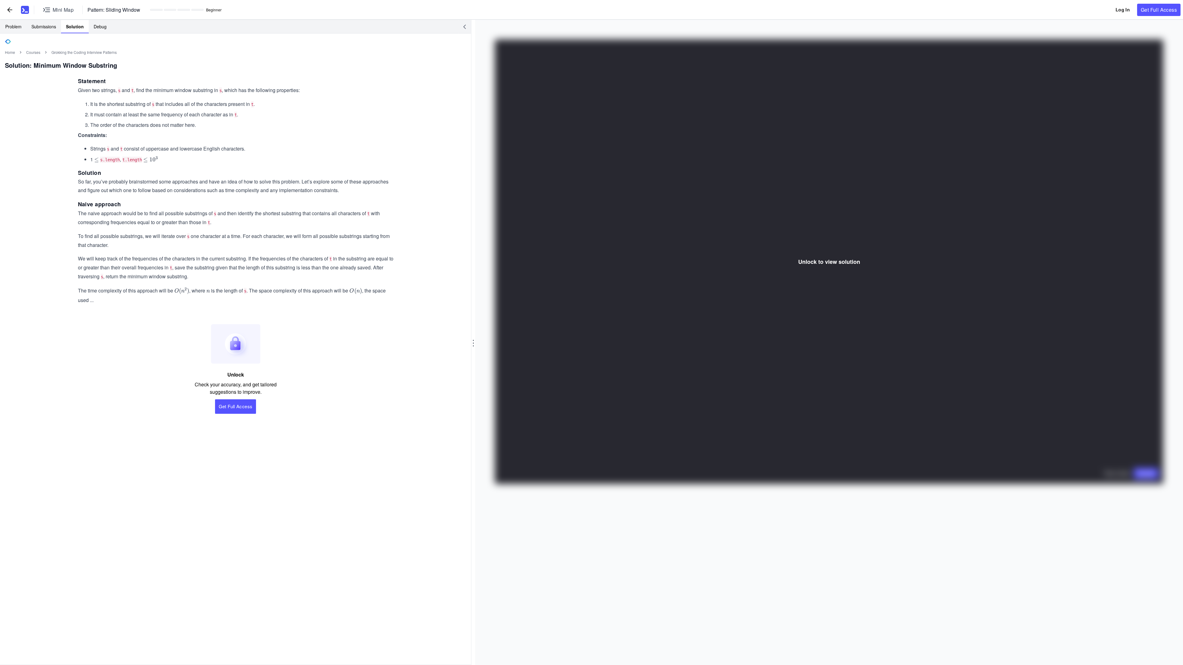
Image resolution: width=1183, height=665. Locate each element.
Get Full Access (1159, 9)
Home (10, 52)
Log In (1123, 9)
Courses (33, 52)
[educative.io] (25, 10)
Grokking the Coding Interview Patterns (84, 52)
